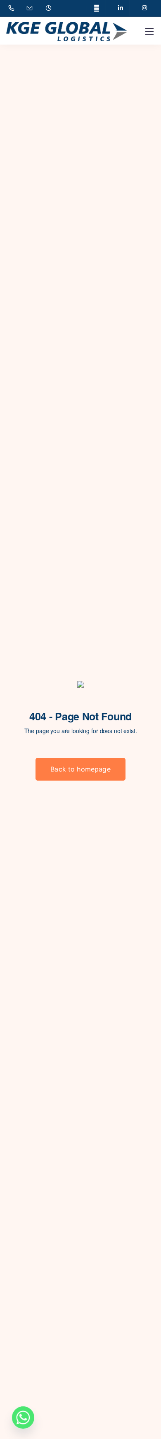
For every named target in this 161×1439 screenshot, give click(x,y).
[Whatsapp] (23, 1417)
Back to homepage (80, 769)
